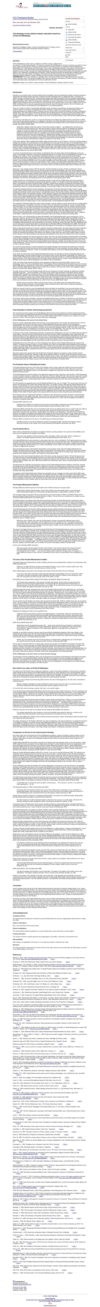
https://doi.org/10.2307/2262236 (22, 1098)
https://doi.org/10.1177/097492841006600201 (34, 1158)
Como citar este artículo (74, 37)
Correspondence (17, 51)
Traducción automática (74, 42)
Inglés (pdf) (71, 29)
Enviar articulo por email (74, 45)
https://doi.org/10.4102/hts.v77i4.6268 (22, 25)
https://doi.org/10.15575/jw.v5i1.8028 (50, 1063)
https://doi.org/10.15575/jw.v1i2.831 (67, 1016)
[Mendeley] (67, 55)
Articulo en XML (72, 32)
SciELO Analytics (72, 24)
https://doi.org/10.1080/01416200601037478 (25, 1012)
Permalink (70, 60)
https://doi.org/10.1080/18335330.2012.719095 (34, 959)
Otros (69, 55)
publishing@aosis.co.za (50, 1305)
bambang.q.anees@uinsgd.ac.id (22, 1284)
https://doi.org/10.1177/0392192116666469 (25, 1187)
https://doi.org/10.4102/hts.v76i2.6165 (62, 966)
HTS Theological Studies (23, 18)
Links (52, 959)
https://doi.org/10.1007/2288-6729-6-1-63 (24, 1196)
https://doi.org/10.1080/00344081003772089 (25, 1154)
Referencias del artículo (74, 34)
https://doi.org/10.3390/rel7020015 (39, 1029)
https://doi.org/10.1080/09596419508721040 (25, 1094)
